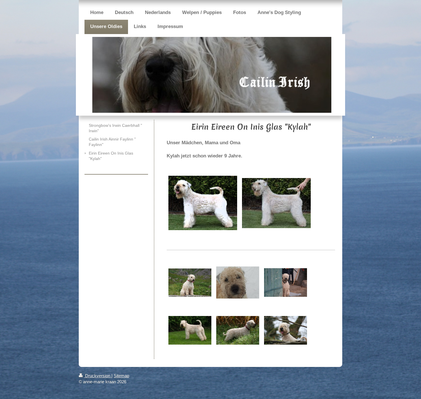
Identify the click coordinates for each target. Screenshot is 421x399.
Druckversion (97, 375)
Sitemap (121, 375)
